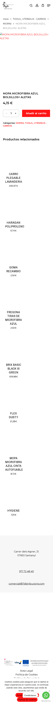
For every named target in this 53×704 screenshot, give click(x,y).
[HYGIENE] (13, 493)
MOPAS (7, 23)
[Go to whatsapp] (46, 695)
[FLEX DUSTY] (13, 396)
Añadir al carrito (36, 113)
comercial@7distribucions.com (26, 583)
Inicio (6, 19)
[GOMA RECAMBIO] (13, 250)
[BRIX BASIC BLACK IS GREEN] (13, 347)
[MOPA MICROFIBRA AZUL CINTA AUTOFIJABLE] (13, 441)
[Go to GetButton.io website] (46, 701)
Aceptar (20, 695)
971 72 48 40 (26, 571)
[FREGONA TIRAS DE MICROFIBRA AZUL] (13, 295)
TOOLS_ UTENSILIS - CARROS (29, 19)
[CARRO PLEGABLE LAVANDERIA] (13, 157)
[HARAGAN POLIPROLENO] (13, 205)
